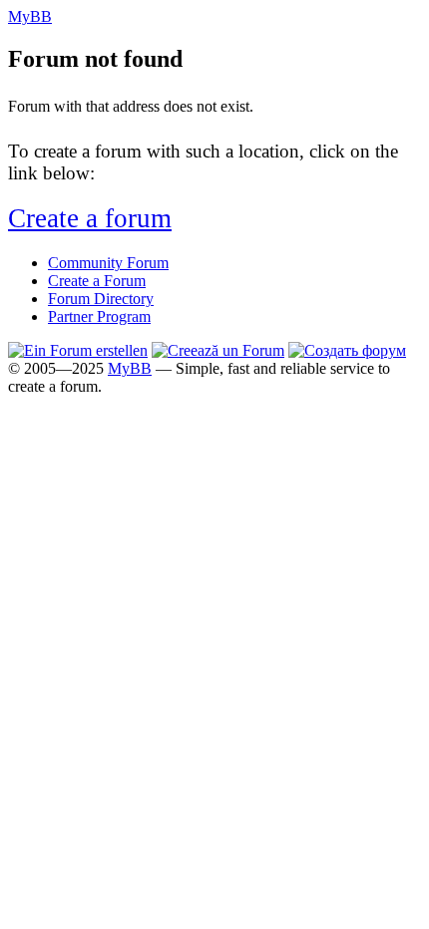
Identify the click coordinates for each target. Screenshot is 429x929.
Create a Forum (97, 280)
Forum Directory (101, 298)
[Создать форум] (347, 350)
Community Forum (108, 262)
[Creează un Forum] (218, 350)
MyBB (130, 368)
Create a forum (90, 218)
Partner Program (99, 316)
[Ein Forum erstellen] (78, 350)
